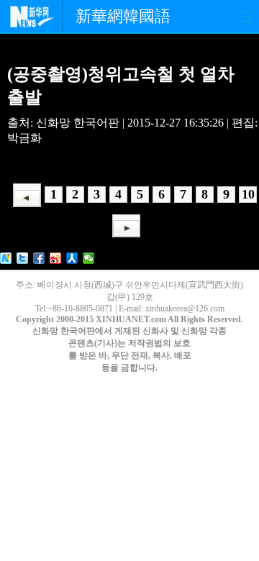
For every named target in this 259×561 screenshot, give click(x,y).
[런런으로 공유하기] (72, 258)
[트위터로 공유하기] (23, 258)
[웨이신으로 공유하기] (89, 258)
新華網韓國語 (123, 16)
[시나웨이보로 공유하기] (56, 258)
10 (248, 194)
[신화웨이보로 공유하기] (6, 258)
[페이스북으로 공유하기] (39, 258)
